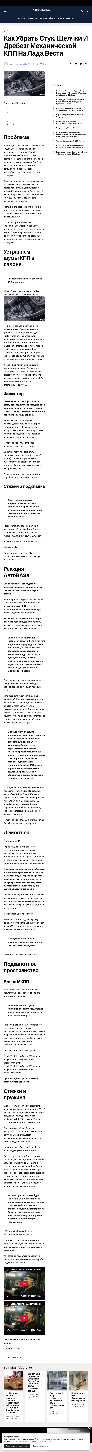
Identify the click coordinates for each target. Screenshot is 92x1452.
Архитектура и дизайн (40, 18)
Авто (20, 18)
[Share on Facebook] (71, 64)
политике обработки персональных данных (34, 1441)
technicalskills (20, 64)
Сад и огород (65, 18)
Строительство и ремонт (31, 28)
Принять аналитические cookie (17, 1446)
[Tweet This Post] (76, 64)
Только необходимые (40, 1446)
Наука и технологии (62, 28)
